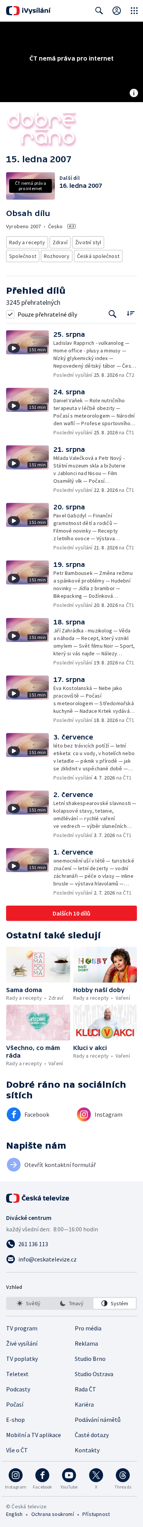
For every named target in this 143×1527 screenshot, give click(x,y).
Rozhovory (56, 256)
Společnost (22, 256)
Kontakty (87, 1450)
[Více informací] (133, 94)
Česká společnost (98, 256)
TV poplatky (22, 1358)
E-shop (15, 1419)
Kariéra (84, 1404)
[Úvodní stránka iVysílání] (28, 10)
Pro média (88, 1328)
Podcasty (18, 1389)
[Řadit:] (130, 313)
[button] (29, 354)
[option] (28, 1303)
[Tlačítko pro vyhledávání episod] (112, 314)
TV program (21, 1328)
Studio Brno (90, 1358)
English (14, 1514)
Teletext (17, 1374)
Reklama (86, 1343)
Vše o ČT (17, 1450)
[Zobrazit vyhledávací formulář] (99, 10)
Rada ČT (85, 1389)
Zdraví (60, 242)
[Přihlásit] (116, 10)
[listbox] (71, 1303)
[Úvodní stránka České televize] (38, 1198)
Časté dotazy (92, 1435)
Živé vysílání (21, 1343)
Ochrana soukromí (52, 1514)
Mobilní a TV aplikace (33, 1435)
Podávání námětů (98, 1419)
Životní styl (88, 242)
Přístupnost (96, 1514)
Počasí (14, 1404)
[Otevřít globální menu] (134, 10)
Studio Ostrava (94, 1374)
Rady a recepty (27, 242)
